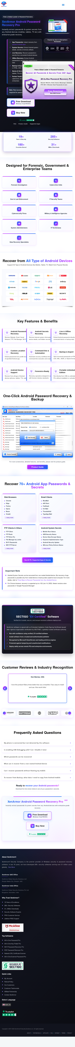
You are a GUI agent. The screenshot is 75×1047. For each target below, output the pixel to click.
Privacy (69, 1033)
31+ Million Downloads (11, 909)
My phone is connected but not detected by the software (26, 743)
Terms (63, 1033)
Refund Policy (8, 982)
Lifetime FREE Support (11, 918)
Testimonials (37, 1033)
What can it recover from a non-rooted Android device (25, 764)
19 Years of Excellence (11, 902)
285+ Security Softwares (12, 905)
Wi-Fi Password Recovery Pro (14, 947)
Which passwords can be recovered (18, 757)
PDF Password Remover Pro (13, 950)
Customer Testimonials (11, 988)
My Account (8, 978)
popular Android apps (19, 44)
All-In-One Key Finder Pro (12, 944)
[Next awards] (69, 713)
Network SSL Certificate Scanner (15, 953)
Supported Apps (35, 124)
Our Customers (9, 985)
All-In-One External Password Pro (15, 957)
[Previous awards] (4, 713)
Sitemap (57, 1033)
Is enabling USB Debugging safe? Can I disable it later (25, 750)
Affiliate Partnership (10, 991)
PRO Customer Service (12, 915)
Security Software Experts (12, 912)
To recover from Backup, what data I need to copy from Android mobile (32, 777)
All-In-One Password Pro (12, 940)
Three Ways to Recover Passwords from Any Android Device (37, 580)
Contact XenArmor (10, 995)
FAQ (14, 124)
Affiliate (45, 1033)
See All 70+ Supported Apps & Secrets (37, 560)
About (29, 1033)
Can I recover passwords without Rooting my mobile (24, 771)
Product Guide (23, 124)
